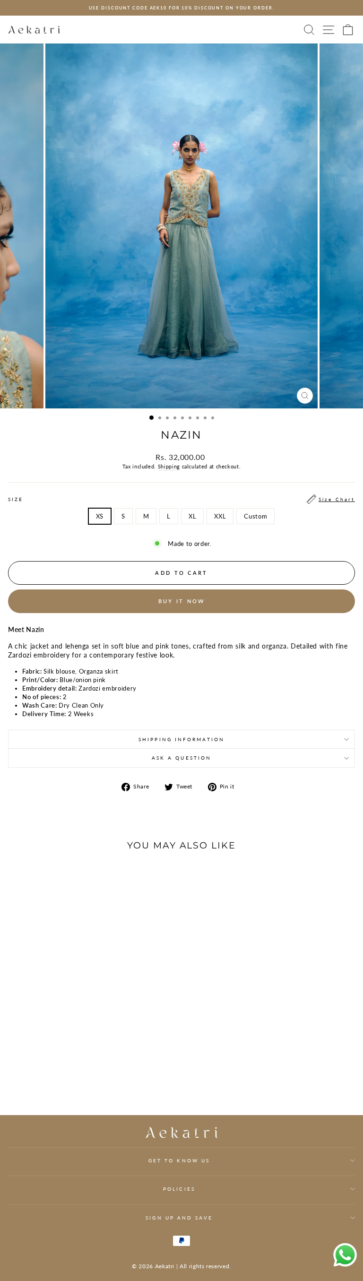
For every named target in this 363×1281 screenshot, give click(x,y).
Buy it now (181, 601)
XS (100, 516)
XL (192, 516)
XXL (220, 516)
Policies (179, 1189)
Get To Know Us (179, 1160)
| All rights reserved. (203, 1266)
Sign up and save (179, 1217)
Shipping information (181, 739)
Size (181, 499)
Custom (255, 516)
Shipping (169, 466)
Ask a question (181, 758)
